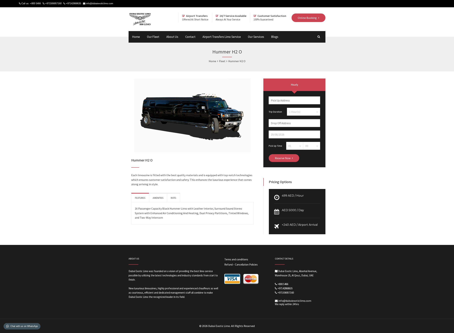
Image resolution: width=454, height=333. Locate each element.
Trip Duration (275, 111)
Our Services (256, 37)
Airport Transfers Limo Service (222, 37)
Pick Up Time (275, 145)
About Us (172, 37)
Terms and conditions (236, 259)
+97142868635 (73, 3)
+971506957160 (53, 3)
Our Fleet (153, 37)
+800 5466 (35, 3)
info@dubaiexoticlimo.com (99, 3)
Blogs (274, 37)
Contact (190, 37)
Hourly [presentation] (294, 84)
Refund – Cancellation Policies (241, 264)
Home (136, 37)
